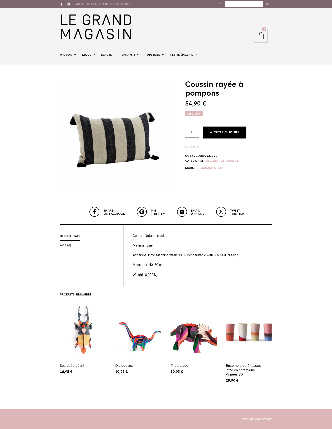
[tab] (91, 236)
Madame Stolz (211, 168)
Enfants (129, 55)
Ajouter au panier (225, 132)
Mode (86, 55)
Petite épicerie (181, 55)
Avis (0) (65, 245)
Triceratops (180, 365)
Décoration (216, 161)
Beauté (106, 55)
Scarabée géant (72, 365)
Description (70, 236)
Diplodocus (124, 365)
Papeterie (152, 55)
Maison (66, 55)
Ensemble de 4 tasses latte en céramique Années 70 (243, 370)
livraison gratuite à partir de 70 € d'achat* (102, 3)
